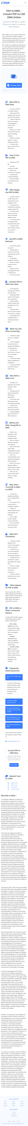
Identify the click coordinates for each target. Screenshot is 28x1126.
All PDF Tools (14, 1116)
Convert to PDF (15, 789)
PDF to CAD (14, 785)
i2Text (5, 1103)
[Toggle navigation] (25, 2)
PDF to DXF (14, 787)
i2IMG (13, 1101)
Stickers (22, 1105)
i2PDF (5, 1101)
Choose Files (15, 85)
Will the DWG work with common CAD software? (14, 718)
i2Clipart (22, 1103)
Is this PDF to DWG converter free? (14, 701)
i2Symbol (14, 1103)
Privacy (9, 1121)
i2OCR (22, 1101)
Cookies (18, 1121)
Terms (13, 1121)
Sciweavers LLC (18, 1123)
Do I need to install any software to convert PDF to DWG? (14, 710)
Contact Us (14, 1114)
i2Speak (5, 1105)
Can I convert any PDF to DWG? (14, 725)
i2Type (13, 1105)
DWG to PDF (14, 783)
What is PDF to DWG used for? (14, 677)
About (14, 1112)
